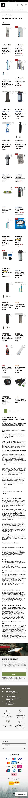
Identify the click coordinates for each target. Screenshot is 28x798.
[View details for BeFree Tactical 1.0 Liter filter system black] (7, 96)
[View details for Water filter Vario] (20, 192)
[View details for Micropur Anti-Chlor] (20, 65)
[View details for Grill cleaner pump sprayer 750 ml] (7, 350)
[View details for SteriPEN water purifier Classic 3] (7, 223)
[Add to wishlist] (11, 28)
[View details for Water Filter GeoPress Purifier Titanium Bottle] (20, 318)
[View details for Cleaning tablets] (20, 223)
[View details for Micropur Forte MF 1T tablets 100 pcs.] (7, 31)
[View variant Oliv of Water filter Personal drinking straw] (7, 74)
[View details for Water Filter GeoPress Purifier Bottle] (7, 318)
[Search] (3, 9)
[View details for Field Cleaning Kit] (7, 255)
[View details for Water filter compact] (7, 192)
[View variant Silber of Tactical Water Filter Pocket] (19, 137)
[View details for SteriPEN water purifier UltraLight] (20, 350)
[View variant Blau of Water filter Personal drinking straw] (3, 74)
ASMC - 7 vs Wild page (10, 631)
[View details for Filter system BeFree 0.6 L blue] (7, 127)
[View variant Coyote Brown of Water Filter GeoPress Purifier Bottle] (7, 328)
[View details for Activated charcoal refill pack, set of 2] (20, 159)
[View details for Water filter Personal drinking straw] (7, 65)
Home (3, 15)
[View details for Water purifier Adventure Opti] (20, 382)
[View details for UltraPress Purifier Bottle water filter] (7, 287)
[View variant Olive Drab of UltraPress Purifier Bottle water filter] (7, 296)
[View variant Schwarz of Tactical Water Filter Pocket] (16, 137)
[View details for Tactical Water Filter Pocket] (20, 127)
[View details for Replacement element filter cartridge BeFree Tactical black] (7, 159)
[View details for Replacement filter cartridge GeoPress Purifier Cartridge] (7, 382)
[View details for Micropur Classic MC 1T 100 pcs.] (20, 31)
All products (6, 23)
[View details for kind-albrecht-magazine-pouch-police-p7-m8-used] (20, 96)
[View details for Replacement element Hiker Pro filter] (20, 255)
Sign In (14, 674)
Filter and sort (22, 794)
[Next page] (22, 411)
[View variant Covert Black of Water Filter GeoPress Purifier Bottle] (3, 328)
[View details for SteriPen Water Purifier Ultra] (20, 287)
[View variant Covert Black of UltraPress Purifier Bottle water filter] (3, 296)
